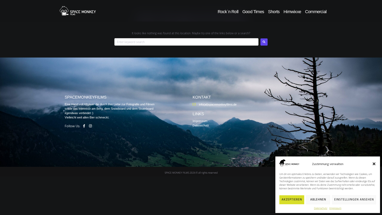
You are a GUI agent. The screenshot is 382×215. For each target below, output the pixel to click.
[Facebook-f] (84, 126)
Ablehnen (318, 199)
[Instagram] (90, 126)
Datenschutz (320, 208)
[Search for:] (186, 42)
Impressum (335, 208)
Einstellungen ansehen (354, 199)
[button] (374, 164)
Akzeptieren (292, 199)
